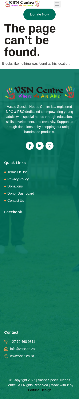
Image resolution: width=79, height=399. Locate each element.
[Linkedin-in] (40, 146)
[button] (57, 4)
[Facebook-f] (30, 146)
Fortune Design (39, 390)
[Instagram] (50, 146)
